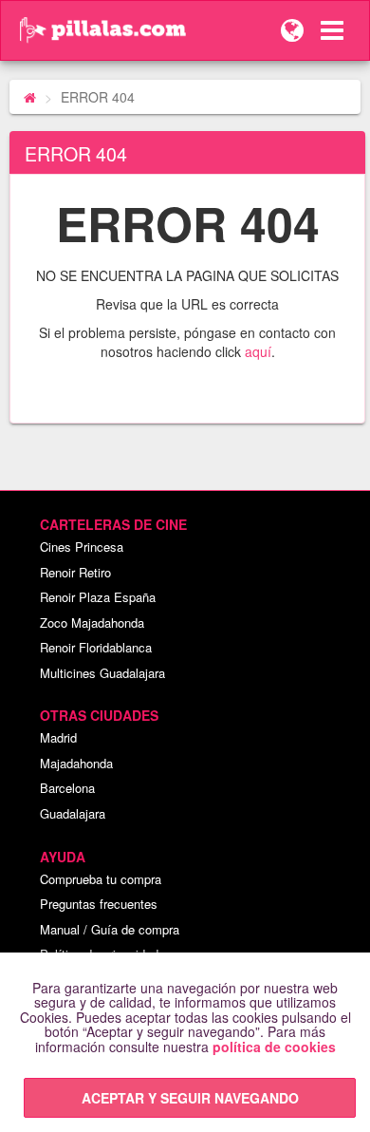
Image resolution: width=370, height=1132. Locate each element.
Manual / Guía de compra (109, 929)
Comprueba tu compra (100, 879)
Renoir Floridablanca (96, 647)
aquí (258, 351)
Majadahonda (76, 763)
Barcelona (67, 788)
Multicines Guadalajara (102, 673)
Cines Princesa (81, 547)
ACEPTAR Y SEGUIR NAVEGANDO (190, 1097)
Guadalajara (72, 813)
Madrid (58, 737)
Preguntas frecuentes (98, 904)
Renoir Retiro (75, 572)
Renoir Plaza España (98, 597)
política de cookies (274, 1046)
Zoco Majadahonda (92, 622)
